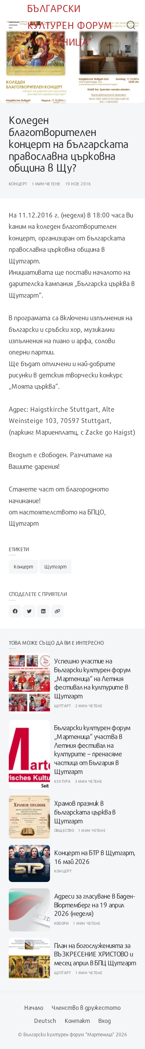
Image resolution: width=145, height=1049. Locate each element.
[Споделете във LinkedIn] (43, 611)
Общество (64, 830)
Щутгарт (55, 567)
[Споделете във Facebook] (15, 611)
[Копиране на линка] (57, 611)
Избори (61, 923)
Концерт (18, 183)
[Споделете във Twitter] (29, 611)
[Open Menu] (14, 25)
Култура (62, 781)
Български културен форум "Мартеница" (69, 25)
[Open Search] (131, 25)
